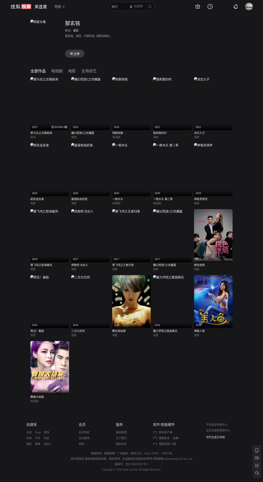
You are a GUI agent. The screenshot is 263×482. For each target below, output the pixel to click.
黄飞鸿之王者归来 (123, 265)
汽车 (37, 438)
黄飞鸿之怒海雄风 (41, 265)
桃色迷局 (199, 265)
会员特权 (84, 432)
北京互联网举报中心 (218, 430)
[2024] (86, 79)
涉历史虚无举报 (215, 437)
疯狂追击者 (37, 199)
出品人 (48, 443)
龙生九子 (199, 132)
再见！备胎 (37, 330)
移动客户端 (165, 432)
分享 (77, 54)
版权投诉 (121, 443)
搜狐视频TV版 (167, 443)
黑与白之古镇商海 (41, 132)
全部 (29, 432)
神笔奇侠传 (201, 199)
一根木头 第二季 (163, 199)
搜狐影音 (164, 438)
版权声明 (114, 458)
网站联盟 (121, 432)
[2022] (162, 79)
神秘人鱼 (199, 330)
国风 (29, 443)
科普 (29, 438)
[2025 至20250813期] (44, 79)
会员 (82, 425)
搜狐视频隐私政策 (95, 458)
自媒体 (31, 425)
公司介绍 (166, 453)
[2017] (82, 211)
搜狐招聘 (109, 453)
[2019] (203, 145)
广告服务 (122, 453)
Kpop (38, 432)
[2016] (213, 211)
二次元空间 (78, 330)
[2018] (44, 211)
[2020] (39, 145)
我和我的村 (160, 132)
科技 (46, 438)
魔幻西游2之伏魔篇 (82, 132)
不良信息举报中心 (217, 424)
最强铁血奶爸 (79, 199)
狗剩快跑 (117, 132)
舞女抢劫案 (119, 330)
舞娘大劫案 (37, 396)
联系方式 (136, 453)
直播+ (176, 438)
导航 (57, 6)
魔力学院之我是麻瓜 (165, 330)
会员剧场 (84, 438)
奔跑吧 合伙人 (79, 265)
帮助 (81, 443)
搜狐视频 (21, 6)
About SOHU (151, 453)
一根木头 (117, 199)
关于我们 (121, 438)
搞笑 (37, 443)
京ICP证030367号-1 (137, 464)
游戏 (46, 432)
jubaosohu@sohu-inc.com (178, 458)
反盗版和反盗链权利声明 (137, 458)
